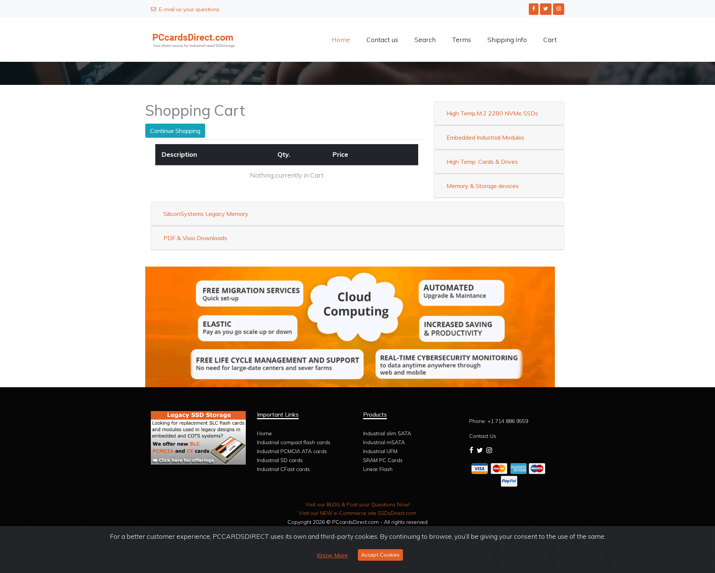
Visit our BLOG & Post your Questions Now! (357, 504)
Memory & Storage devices (483, 186)
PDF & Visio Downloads (195, 238)
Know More (332, 555)
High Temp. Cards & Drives (482, 161)
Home (340, 39)
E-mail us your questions (189, 9)
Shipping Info (507, 39)
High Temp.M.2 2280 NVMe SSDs (492, 113)
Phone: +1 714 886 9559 (498, 421)
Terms (461, 39)
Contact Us (482, 436)
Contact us (382, 39)
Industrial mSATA (384, 442)
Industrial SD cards (280, 460)
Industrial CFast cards (283, 469)
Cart (550, 39)
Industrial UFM (380, 451)
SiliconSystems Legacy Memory (205, 213)
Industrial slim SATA (387, 433)
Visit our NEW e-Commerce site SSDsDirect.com (357, 513)
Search (425, 39)
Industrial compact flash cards (293, 442)
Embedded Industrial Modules (485, 137)
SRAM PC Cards (383, 460)
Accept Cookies (380, 554)
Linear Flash (378, 469)
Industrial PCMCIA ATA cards (292, 451)
